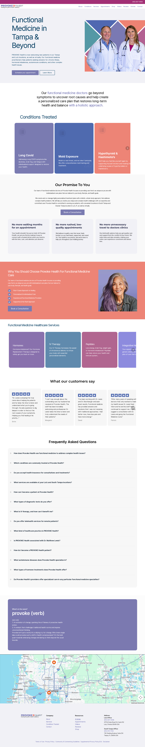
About (80, 6)
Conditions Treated (52, 724)
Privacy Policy (49, 741)
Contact (140, 6)
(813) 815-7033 (109, 731)
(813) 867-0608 (137, 2)
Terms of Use (40, 741)
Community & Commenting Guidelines (67, 741)
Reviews (126, 6)
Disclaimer (106, 741)
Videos (119, 6)
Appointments (105, 6)
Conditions (87, 6)
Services (96, 6)
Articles (133, 6)
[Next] (127, 148)
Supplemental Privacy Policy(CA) (91, 741)
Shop (113, 6)
